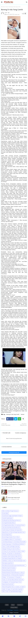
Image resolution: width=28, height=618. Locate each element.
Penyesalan (18, 577)
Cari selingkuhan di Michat (7, 539)
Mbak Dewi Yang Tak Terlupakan (8, 567)
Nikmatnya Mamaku (6, 574)
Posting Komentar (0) (14, 452)
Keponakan (10, 553)
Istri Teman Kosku (12, 551)
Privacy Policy (14, 607)
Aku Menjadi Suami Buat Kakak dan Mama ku (11, 520)
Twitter (15, 418)
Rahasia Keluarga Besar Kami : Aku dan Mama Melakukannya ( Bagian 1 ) (17, 491)
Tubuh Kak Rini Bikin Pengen (15, 591)
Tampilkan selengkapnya (20, 432)
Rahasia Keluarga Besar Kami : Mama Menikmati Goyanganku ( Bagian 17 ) (13, 483)
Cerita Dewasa (18, 539)
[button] (26, 2)
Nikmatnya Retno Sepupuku (17, 574)
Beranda (3, 6)
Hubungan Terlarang (6, 548)
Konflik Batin (4, 560)
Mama (10, 560)
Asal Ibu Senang (5, 529)
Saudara (17, 586)
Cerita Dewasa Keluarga (7, 541)
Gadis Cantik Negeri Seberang (13, 546)
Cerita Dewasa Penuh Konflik (19, 541)
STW (3, 591)
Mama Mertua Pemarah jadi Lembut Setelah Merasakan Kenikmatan (13, 565)
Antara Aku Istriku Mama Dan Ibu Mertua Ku (11, 527)
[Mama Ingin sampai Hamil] (4, 499)
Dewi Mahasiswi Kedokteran (18, 544)
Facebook (11, 418)
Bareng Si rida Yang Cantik (12, 414)
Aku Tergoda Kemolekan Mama (8, 522)
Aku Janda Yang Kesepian (7, 518)
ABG (3, 511)
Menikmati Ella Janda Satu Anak (8, 570)
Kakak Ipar (4, 553)
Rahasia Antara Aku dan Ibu (7, 584)
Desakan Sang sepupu (6, 544)
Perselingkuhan (5, 582)
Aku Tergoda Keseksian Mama (8, 525)
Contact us (20, 605)
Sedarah (23, 586)
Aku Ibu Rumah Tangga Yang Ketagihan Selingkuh (12, 515)
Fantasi (7, 6)
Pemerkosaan (11, 577)
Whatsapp (19, 418)
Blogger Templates (14, 612)
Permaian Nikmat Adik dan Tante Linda (15, 579)
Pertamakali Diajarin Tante (15, 582)
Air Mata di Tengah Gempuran (12, 511)
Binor (18, 537)
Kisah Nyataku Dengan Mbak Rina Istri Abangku (11, 558)
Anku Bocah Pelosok (20, 525)
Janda (19, 551)
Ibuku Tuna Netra (15, 548)
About (12, 605)
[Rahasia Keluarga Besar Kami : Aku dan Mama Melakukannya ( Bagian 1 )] (4, 492)
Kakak (23, 551)
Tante (7, 591)
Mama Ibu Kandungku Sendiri (19, 560)
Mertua (22, 572)
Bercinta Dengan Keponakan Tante (18, 532)
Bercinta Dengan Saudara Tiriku (8, 537)
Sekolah (3, 589)
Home (6, 605)
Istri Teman (4, 551)
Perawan (4, 579)
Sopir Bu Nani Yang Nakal (17, 589)
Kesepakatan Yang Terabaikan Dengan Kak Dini (11, 556)
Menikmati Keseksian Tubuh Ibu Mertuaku (10, 572)
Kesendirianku (17, 553)
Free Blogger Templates (13, 610)
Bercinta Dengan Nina (6, 534)
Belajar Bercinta (5, 532)
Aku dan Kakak (5, 513)
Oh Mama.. (4, 577)
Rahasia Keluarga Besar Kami (8, 586)
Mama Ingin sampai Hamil (14, 497)
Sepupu (8, 589)
